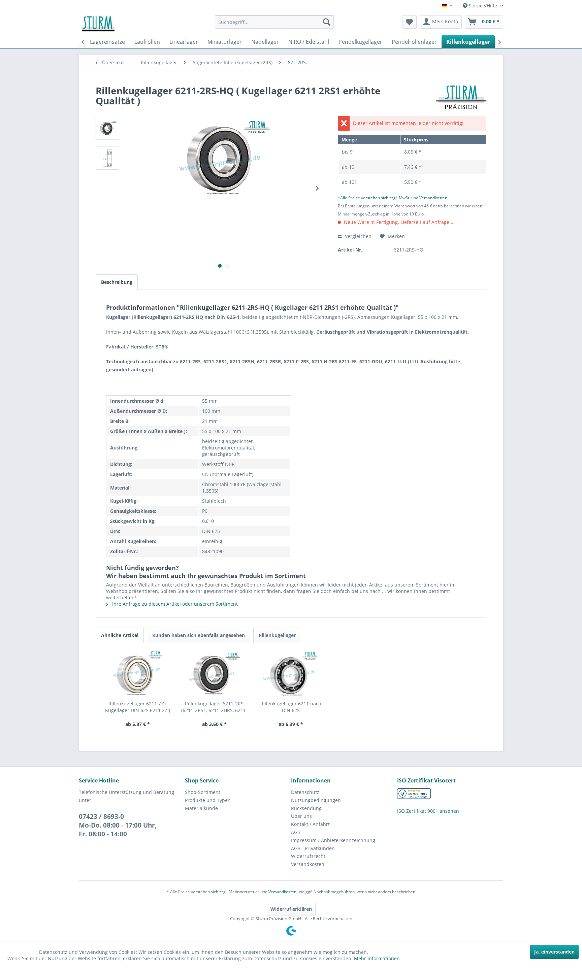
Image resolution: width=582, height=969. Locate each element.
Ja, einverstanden (554, 951)
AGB (295, 832)
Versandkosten (307, 864)
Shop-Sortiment (202, 792)
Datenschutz (305, 792)
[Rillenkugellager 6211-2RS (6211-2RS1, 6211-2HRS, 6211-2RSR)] (215, 673)
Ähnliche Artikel (119, 635)
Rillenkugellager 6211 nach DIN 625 (290, 706)
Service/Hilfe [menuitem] (482, 5)
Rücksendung (306, 808)
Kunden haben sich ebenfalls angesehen (198, 635)
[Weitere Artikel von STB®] (461, 97)
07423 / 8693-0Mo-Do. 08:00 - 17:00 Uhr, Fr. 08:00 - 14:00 (118, 825)
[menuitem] (274, 22)
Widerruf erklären (291, 909)
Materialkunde (201, 808)
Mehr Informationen (377, 958)
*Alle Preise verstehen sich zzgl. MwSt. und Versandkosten (392, 198)
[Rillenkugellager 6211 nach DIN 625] (291, 673)
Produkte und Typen (208, 800)
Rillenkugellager (277, 635)
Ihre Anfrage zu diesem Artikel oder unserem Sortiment (174, 604)
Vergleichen (357, 236)
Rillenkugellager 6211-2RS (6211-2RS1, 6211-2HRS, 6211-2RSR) (214, 707)
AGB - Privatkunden (313, 848)
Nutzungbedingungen (316, 800)
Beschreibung (116, 282)
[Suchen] (327, 22)
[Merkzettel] (409, 22)
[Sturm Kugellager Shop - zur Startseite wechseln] (98, 23)
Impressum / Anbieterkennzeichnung (333, 840)
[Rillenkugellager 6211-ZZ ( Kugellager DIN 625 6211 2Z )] (138, 673)
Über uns (301, 816)
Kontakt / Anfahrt (310, 824)
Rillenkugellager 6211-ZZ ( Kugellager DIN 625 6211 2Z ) (137, 706)
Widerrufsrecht (308, 856)
